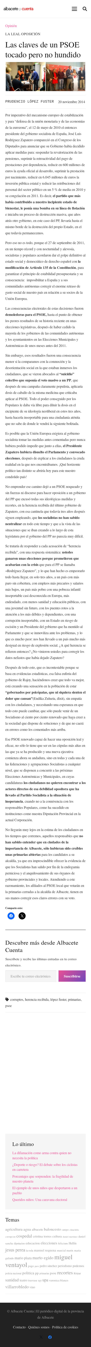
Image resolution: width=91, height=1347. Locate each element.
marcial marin (65, 1250)
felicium (63, 1243)
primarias (74, 999)
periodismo (65, 1266)
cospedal (24, 1236)
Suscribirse (72, 976)
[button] (74, 9)
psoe (8, 1005)
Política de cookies (65, 1327)
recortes (65, 1272)
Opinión (11, 25)
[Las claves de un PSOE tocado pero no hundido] (45, 64)
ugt (40, 1280)
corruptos (16, 999)
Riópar (77, 1273)
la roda (29, 1250)
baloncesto (52, 1229)
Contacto (19, 1327)
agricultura (14, 1229)
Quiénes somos (38, 1327)
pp (37, 1273)
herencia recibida (37, 999)
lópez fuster (58, 999)
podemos (78, 1266)
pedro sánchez (48, 1266)
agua (27, 1229)
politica (28, 1272)
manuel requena (45, 1250)
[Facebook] (50, 1337)
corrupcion (10, 1236)
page (31, 1266)
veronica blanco (58, 1280)
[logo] (18, 9)
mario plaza (23, 1257)
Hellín (72, 1243)
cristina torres (42, 1236)
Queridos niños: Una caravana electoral (39, 1199)
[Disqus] (45, 1071)
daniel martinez (70, 1236)
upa (45, 1279)
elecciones (49, 1242)
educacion (33, 1243)
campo (65, 1229)
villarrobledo (17, 1287)
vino (32, 1287)
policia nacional (13, 1273)
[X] (41, 1337)
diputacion (19, 1243)
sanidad (12, 1279)
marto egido (42, 1257)
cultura (57, 1236)
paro (37, 1266)
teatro (23, 1280)
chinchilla (74, 1229)
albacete (37, 1229)
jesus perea (15, 1250)
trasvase (32, 1280)
